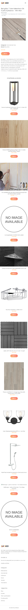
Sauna (2, 577)
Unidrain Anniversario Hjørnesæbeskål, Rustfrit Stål (14, 268)
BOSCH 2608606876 (14, 529)
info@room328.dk (5, 563)
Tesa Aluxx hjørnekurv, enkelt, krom (14, 309)
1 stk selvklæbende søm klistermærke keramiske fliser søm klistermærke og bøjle (14, 193)
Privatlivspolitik (4, 598)
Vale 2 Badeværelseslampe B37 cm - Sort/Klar (14, 431)
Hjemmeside (4, 12)
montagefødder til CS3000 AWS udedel (14, 235)
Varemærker (4, 582)
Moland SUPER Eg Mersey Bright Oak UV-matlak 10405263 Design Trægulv (14, 150)
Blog (2, 591)
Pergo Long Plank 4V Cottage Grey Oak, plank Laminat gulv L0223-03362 (14, 392)
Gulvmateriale (10, 45)
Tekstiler (3, 580)
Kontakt (3, 593)
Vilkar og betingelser (5, 595)
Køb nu (5, 53)
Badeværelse (4, 570)
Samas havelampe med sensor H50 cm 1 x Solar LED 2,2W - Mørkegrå (14, 108)
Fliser (15, 45)
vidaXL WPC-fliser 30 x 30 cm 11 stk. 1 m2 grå (14, 350)
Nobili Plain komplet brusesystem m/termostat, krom (14, 472)
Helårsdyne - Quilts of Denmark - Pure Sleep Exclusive (14, 488)
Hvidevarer (3, 575)
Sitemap (3, 600)
